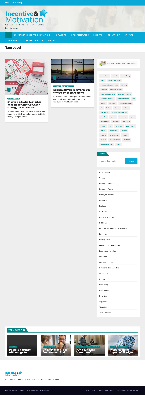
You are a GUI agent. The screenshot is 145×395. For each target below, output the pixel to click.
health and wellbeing (125, 103)
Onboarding (103, 273)
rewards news (114, 135)
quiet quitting (130, 126)
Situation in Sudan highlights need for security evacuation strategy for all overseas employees (24, 106)
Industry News (104, 240)
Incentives (98, 35)
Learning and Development (109, 245)
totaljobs (103, 140)
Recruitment (114, 35)
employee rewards (123, 98)
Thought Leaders (105, 307)
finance (103, 103)
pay (110, 126)
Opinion (102, 279)
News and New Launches (109, 268)
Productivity (103, 285)
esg (133, 98)
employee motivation (107, 98)
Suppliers (103, 302)
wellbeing (127, 140)
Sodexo (125, 135)
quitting (103, 130)
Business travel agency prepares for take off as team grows (71, 91)
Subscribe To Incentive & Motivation (32, 35)
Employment (104, 200)
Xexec (118, 144)
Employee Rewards (80, 35)
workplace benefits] (107, 144)
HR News (51, 40)
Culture (129, 35)
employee (104, 89)
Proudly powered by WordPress (15, 390)
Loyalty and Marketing (107, 251)
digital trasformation (114, 80)
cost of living (125, 76)
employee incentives (124, 94)
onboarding (126, 121)
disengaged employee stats (109, 85)
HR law (117, 108)
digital (102, 80)
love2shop (123, 117)
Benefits (115, 76)
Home (87, 390)
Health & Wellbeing (106, 217)
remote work (113, 130)
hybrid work (104, 112)
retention (124, 130)
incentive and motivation (119, 112)
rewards (103, 135)
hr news (125, 108)
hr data (108, 108)
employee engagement (108, 94)
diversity (124, 85)
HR (102, 108)
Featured (102, 206)
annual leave (105, 76)
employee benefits (116, 89)
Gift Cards (103, 212)
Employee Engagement (108, 189)
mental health (105, 121)
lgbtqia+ (113, 117)
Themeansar (45, 390)
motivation (116, 121)
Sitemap (112, 390)
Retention (103, 296)
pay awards (118, 126)
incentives (104, 117)
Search (102, 154)
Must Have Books (106, 262)
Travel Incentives (13, 98)
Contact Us (60, 35)
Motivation (103, 257)
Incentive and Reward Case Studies (113, 228)
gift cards (112, 103)
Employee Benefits (34, 40)
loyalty (132, 117)
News (106, 390)
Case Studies (14, 40)
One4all (103, 126)
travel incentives (115, 140)
